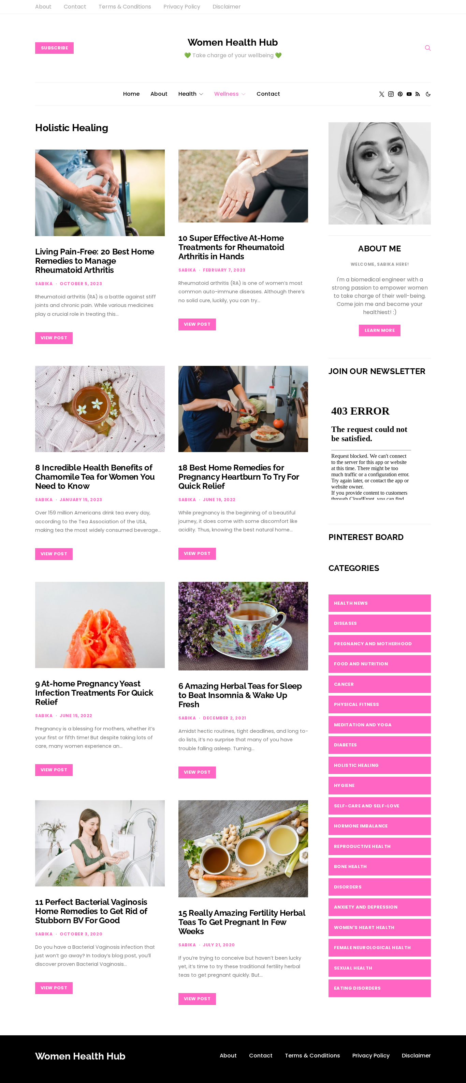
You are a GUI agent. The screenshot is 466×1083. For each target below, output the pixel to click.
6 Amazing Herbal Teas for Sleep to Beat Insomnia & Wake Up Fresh (240, 695)
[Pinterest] (400, 94)
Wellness (226, 94)
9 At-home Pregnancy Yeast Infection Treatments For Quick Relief (94, 693)
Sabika (44, 284)
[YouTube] (409, 94)
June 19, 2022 (219, 499)
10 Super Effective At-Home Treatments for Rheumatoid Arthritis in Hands (231, 247)
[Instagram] (391, 94)
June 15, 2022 (76, 715)
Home (131, 94)
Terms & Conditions (125, 7)
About (43, 7)
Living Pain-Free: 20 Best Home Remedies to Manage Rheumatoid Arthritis (94, 261)
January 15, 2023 (81, 499)
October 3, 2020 (81, 934)
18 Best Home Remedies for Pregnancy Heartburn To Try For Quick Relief (238, 477)
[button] (428, 94)
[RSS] (418, 94)
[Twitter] (381, 94)
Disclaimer (227, 7)
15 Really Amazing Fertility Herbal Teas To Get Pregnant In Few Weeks (241, 922)
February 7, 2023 (224, 270)
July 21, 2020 (219, 945)
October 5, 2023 (81, 284)
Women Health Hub (233, 42)
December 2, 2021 (224, 718)
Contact (75, 7)
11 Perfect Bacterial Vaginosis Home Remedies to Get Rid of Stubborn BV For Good (91, 911)
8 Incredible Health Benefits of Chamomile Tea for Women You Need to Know (95, 477)
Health (187, 94)
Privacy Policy (181, 7)
